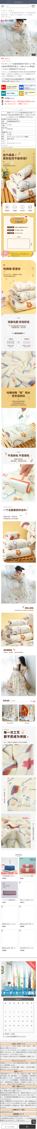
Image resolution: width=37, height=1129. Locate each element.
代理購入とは (9, 98)
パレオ (10, 11)
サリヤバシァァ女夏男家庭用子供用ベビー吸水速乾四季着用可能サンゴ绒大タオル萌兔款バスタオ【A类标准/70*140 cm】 (18, 15)
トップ (3, 11)
